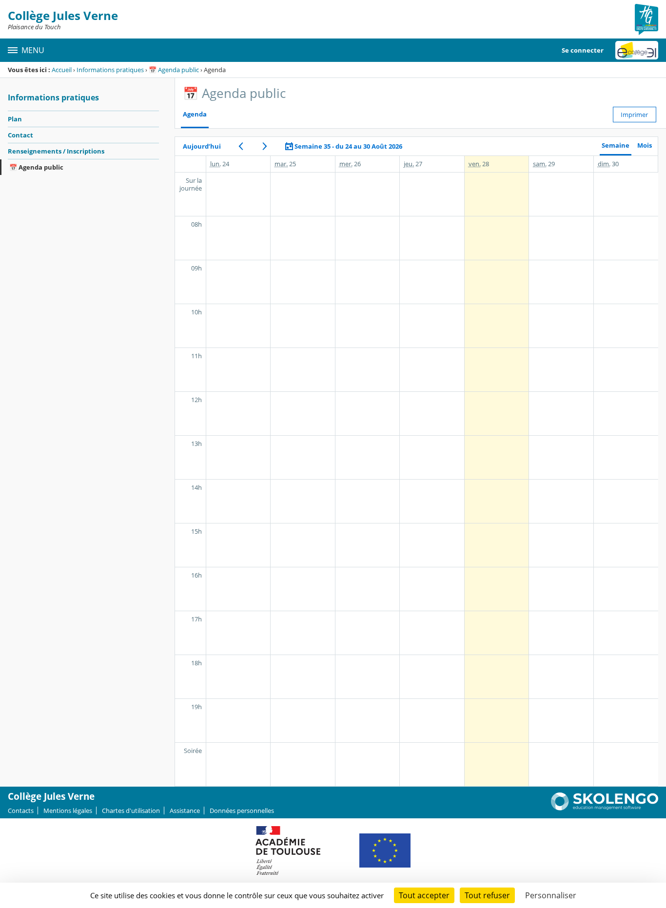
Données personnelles (242, 810)
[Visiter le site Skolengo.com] (604, 808)
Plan (15, 119)
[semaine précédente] (241, 146)
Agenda (195, 114)
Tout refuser (487, 895)
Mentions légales (67, 810)
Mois (644, 145)
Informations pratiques (110, 69)
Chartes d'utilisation (131, 810)
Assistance (185, 810)
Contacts (21, 810)
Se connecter (583, 50)
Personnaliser (550, 895)
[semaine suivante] (265, 146)
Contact (20, 135)
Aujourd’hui (202, 146)
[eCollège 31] (636, 50)
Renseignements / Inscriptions (56, 151)
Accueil (62, 69)
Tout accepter (424, 895)
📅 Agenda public (174, 69)
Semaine (615, 145)
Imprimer (634, 114)
